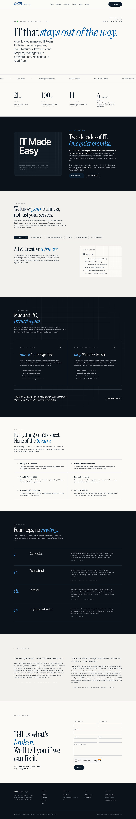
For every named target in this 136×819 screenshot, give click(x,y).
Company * (77, 729)
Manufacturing (36, 237)
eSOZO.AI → (66, 794)
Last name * (103, 721)
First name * (78, 721)
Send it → (79, 768)
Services (58, 4)
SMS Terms (87, 797)
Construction (96, 237)
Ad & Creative (21, 237)
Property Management (54, 237)
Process (74, 4)
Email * (76, 737)
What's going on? (80, 744)
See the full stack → (113, 398)
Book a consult (115, 4)
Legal (69, 237)
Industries (66, 4)
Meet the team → (76, 176)
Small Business (81, 237)
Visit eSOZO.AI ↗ (93, 176)
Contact (87, 4)
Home (51, 4)
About (80, 4)
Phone (100, 737)
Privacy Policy (88, 794)
